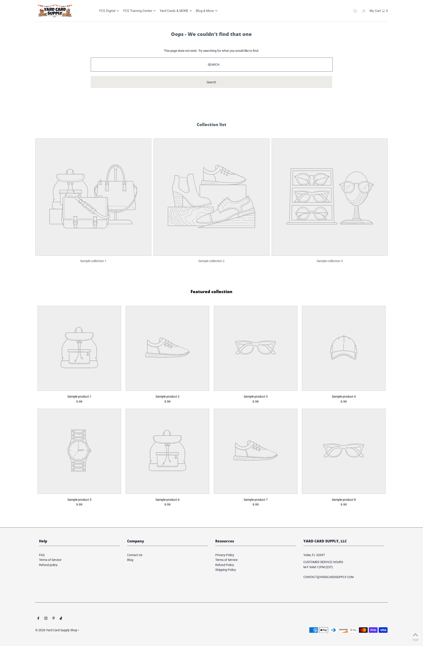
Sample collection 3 (330, 261)
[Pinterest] (53, 618)
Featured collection (211, 291)
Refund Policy (224, 565)
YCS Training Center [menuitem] (137, 11)
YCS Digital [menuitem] (107, 11)
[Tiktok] (61, 618)
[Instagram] (45, 618)
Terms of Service (50, 560)
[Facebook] (38, 618)
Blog (130, 560)
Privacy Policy (224, 555)
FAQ (42, 555)
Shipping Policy (225, 570)
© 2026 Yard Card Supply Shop (56, 630)
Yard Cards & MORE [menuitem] (174, 11)
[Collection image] (93, 253)
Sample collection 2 (211, 261)
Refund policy (48, 565)
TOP (415, 640)
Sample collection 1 (93, 261)
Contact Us (134, 555)
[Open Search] (355, 11)
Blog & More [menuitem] (205, 11)
